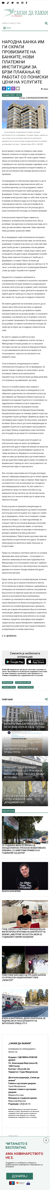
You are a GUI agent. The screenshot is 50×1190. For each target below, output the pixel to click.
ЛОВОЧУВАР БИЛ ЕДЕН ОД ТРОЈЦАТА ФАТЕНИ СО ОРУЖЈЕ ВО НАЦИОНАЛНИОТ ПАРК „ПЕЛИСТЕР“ (24, 977)
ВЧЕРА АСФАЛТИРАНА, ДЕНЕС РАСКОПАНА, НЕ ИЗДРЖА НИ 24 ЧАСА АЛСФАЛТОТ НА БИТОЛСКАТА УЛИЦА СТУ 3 (23, 1020)
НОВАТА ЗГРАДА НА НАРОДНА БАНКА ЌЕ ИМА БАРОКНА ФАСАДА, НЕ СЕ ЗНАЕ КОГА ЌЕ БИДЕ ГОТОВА (24, 723)
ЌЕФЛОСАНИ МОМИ (11, 891)
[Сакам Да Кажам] (25, 19)
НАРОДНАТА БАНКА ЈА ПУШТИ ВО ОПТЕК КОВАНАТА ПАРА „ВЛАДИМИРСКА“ (24, 799)
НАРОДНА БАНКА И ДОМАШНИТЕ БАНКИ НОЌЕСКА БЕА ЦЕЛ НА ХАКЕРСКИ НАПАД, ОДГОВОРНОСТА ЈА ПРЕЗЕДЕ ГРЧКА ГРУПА (23, 746)
